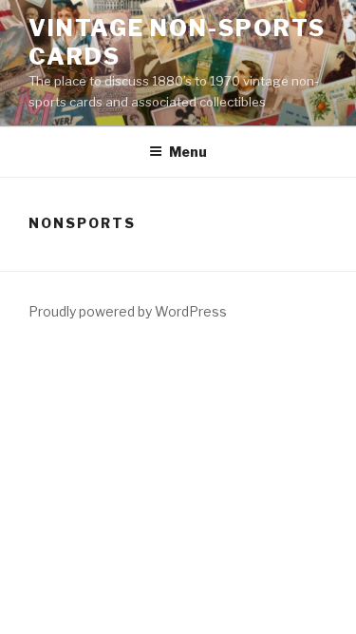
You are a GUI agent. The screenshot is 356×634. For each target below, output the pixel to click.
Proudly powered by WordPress (127, 311)
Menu (188, 152)
